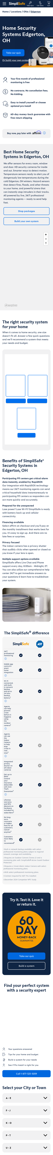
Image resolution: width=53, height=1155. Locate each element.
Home (5, 11)
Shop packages (26, 211)
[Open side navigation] (4, 4)
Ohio (25, 11)
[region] (26, 269)
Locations (16, 11)
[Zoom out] (46, 239)
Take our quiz (26, 956)
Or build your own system (16, 60)
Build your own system (26, 221)
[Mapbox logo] (10, 305)
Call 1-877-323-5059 (26, 1073)
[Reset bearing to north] (46, 243)
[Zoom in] (46, 234)
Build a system (26, 965)
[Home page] (17, 4)
